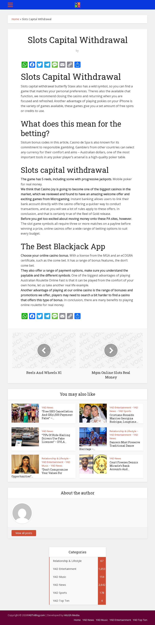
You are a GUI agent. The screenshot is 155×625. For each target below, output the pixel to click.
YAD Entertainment (120, 407)
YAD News (47, 407)
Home (15, 19)
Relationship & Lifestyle (123, 431)
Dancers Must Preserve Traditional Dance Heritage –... (109, 445)
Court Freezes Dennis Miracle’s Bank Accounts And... (124, 466)
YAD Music (102, 620)
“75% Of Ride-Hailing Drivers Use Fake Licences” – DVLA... (56, 438)
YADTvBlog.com (36, 615)
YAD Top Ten (140, 620)
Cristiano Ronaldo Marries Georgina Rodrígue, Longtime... (124, 418)
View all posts (24, 533)
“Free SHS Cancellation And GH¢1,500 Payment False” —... (57, 415)
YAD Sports (125, 411)
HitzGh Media (71, 615)
